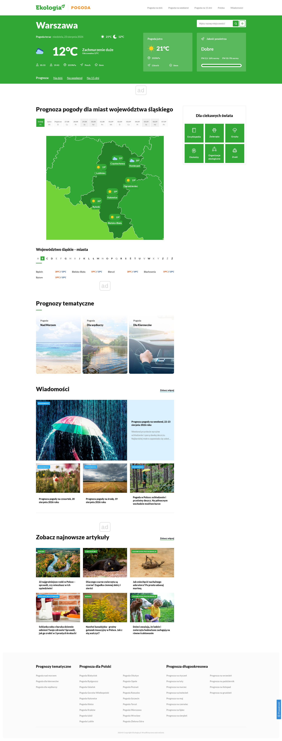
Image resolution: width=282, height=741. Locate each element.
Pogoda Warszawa (132, 710)
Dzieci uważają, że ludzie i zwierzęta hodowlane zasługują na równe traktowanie (151, 630)
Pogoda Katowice (88, 698)
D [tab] (52, 258)
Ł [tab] (93, 258)
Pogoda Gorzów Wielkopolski (94, 693)
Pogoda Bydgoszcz (88, 681)
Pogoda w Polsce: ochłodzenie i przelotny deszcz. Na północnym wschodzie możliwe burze (150, 500)
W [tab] (149, 258)
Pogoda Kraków (87, 710)
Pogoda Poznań (131, 687)
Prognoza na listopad (220, 687)
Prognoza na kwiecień (177, 693)
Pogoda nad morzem (46, 676)
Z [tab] (163, 258)
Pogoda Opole (130, 681)
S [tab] (125, 258)
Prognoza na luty (174, 681)
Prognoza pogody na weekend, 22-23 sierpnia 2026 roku (150, 423)
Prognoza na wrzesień (221, 676)
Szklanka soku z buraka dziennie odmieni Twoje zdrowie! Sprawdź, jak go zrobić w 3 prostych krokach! (58, 630)
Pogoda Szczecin (131, 698)
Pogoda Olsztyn (131, 676)
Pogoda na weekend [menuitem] (178, 7)
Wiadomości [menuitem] (236, 7)
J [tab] (79, 258)
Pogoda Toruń (130, 704)
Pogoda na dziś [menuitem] (154, 7)
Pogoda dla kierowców (47, 681)
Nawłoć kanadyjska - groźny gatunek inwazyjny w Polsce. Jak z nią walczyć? (104, 630)
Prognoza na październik (222, 681)
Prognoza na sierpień (176, 716)
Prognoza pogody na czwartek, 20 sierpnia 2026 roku (57, 500)
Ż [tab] (172, 258)
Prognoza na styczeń (176, 676)
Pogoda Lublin (86, 721)
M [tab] (98, 258)
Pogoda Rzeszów (131, 693)
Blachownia (150, 271)
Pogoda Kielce (86, 704)
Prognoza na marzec (176, 687)
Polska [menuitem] (221, 7)
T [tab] (135, 258)
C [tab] (47, 258)
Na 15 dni (93, 78)
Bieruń (111, 271)
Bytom (39, 277)
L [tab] (88, 258)
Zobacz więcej (167, 390)
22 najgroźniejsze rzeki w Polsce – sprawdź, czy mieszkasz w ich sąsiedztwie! (57, 585)
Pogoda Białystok (88, 676)
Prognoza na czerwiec (177, 704)
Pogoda (81, 7)
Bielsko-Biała (78, 271)
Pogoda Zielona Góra (133, 721)
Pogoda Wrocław (131, 716)
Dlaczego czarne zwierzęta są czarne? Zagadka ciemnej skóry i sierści (103, 585)
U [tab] (140, 258)
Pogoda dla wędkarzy (46, 687)
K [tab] (84, 258)
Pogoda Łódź (85, 716)
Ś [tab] (130, 258)
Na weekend (74, 78)
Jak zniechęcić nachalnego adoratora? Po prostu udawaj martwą (148, 585)
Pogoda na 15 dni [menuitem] (203, 7)
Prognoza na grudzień (221, 693)
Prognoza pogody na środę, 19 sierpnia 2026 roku (102, 500)
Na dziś (58, 78)
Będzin (39, 271)
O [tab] (107, 258)
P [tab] (112, 258)
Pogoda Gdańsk (87, 687)
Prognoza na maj (174, 698)
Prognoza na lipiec (175, 710)
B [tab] (42, 258)
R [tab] (121, 258)
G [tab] (66, 258)
